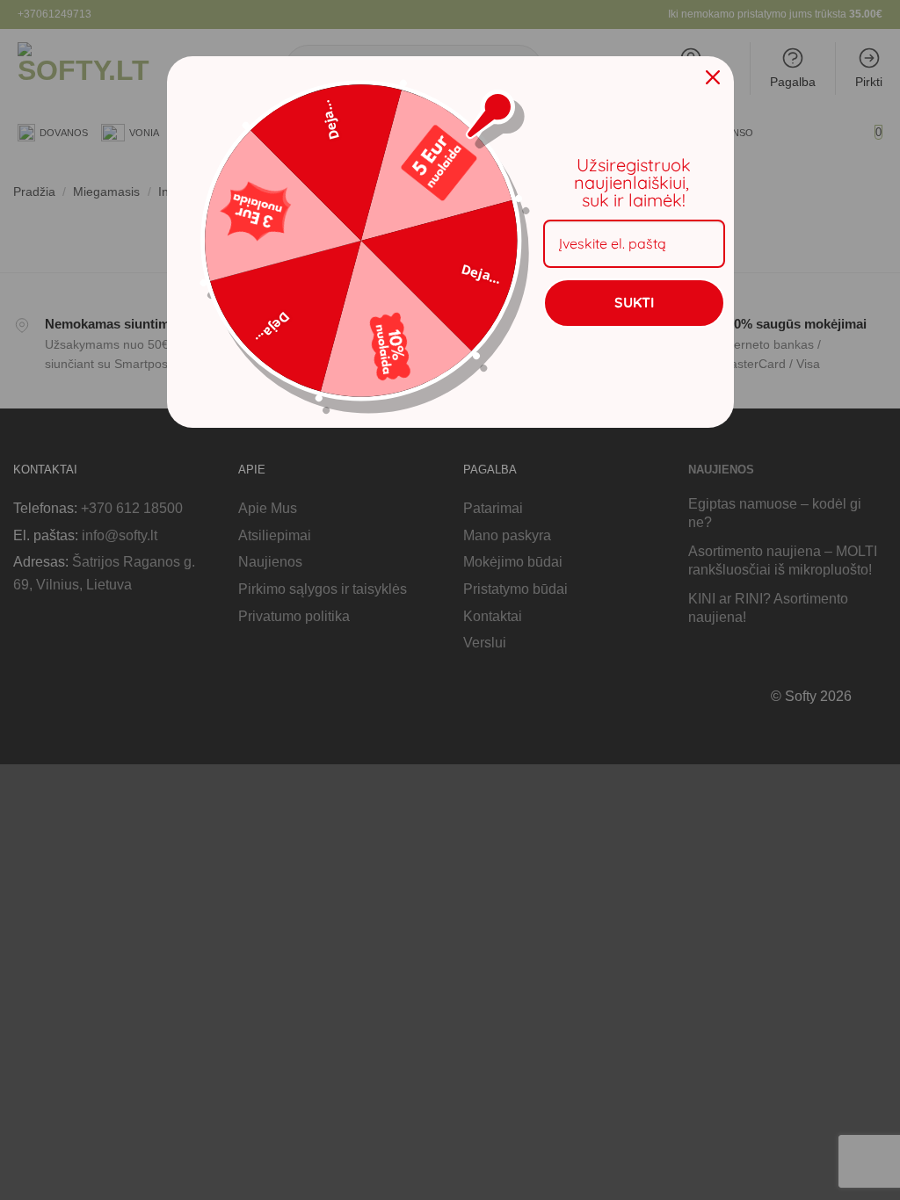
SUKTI (634, 302)
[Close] (713, 77)
